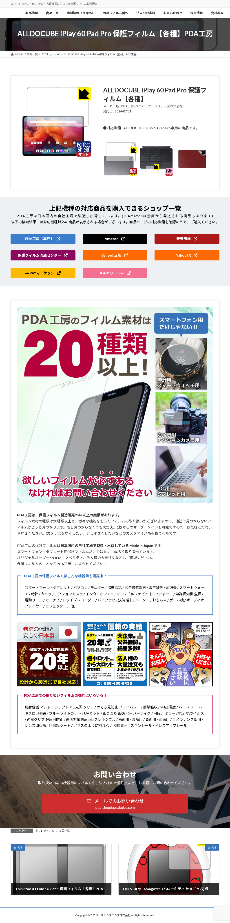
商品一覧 (64, 830)
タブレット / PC (44, 830)
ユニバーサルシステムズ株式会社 (159, 106)
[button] (43, 239)
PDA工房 (127, 106)
